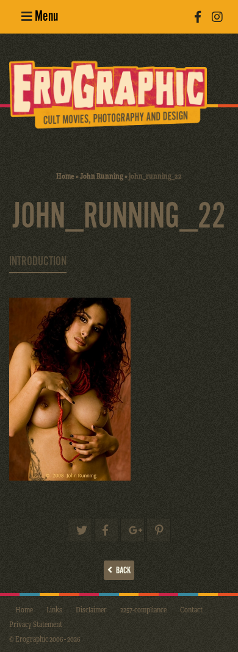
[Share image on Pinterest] (158, 530)
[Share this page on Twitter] (80, 530)
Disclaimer (91, 609)
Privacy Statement (35, 623)
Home (65, 175)
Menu (45, 17)
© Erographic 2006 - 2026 (44, 638)
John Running (101, 175)
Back (121, 570)
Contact (191, 609)
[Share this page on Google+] (132, 530)
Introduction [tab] (38, 262)
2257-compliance (143, 609)
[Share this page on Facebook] (106, 530)
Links (54, 609)
